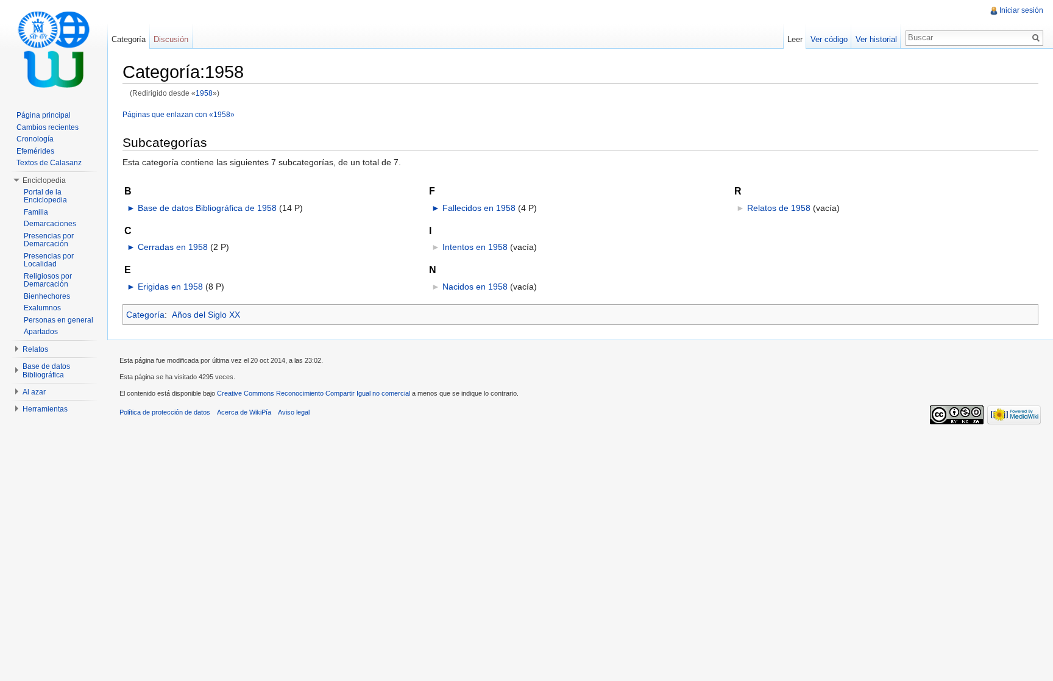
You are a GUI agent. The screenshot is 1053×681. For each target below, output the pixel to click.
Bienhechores (47, 296)
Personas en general (58, 320)
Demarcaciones (50, 223)
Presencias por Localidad (49, 260)
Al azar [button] (34, 392)
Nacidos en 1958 (475, 286)
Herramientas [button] (45, 409)
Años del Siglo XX (206, 314)
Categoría (145, 314)
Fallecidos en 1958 (479, 208)
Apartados (41, 331)
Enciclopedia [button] (44, 180)
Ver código (829, 39)
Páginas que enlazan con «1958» (178, 114)
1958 (204, 93)
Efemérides (35, 151)
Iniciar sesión (1021, 10)
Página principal (43, 115)
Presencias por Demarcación (49, 240)
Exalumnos (42, 308)
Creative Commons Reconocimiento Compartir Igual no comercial (313, 393)
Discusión (171, 39)
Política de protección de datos (164, 412)
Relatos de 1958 (778, 208)
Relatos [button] (35, 349)
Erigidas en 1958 (170, 286)
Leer (795, 39)
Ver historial (876, 39)
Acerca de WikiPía (244, 412)
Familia (36, 212)
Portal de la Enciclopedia (45, 196)
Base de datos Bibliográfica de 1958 (207, 208)
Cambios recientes (47, 127)
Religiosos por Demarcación (48, 280)
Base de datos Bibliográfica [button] (46, 370)
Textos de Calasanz (49, 163)
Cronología (35, 139)
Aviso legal (294, 412)
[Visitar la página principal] (53, 49)
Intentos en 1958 (475, 247)
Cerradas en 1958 (173, 247)
